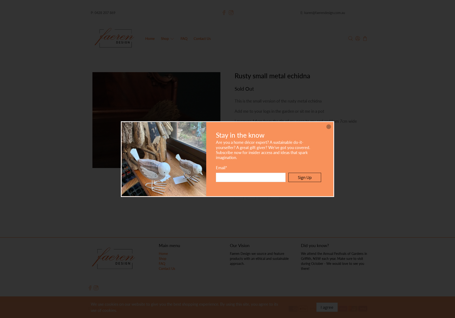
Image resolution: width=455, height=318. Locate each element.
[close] (328, 126)
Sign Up (305, 177)
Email (221, 167)
